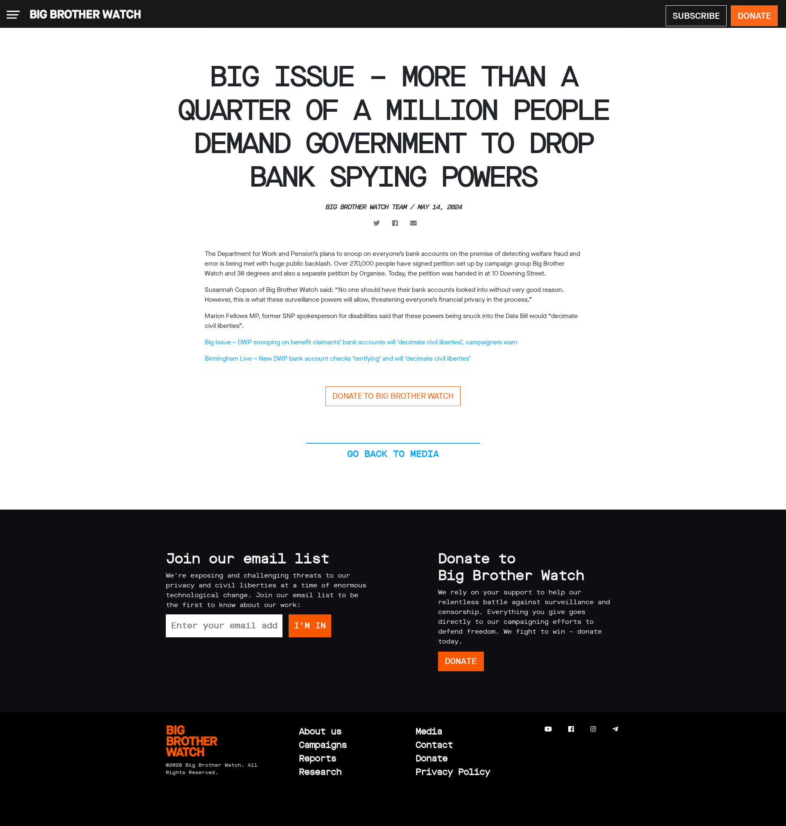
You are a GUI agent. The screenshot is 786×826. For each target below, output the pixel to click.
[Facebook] (571, 729)
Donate (431, 758)
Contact (434, 745)
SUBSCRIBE (696, 16)
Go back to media (393, 454)
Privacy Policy (453, 772)
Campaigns (323, 745)
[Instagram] (593, 729)
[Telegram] (615, 729)
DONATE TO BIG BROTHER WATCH (393, 396)
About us (320, 731)
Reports (317, 758)
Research (320, 772)
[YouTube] (548, 729)
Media (429, 731)
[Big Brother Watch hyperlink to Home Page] (83, 14)
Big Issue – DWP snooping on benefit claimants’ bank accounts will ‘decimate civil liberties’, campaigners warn (361, 342)
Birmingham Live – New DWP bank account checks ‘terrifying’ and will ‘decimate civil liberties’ (337, 358)
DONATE (754, 16)
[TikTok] (631, 729)
